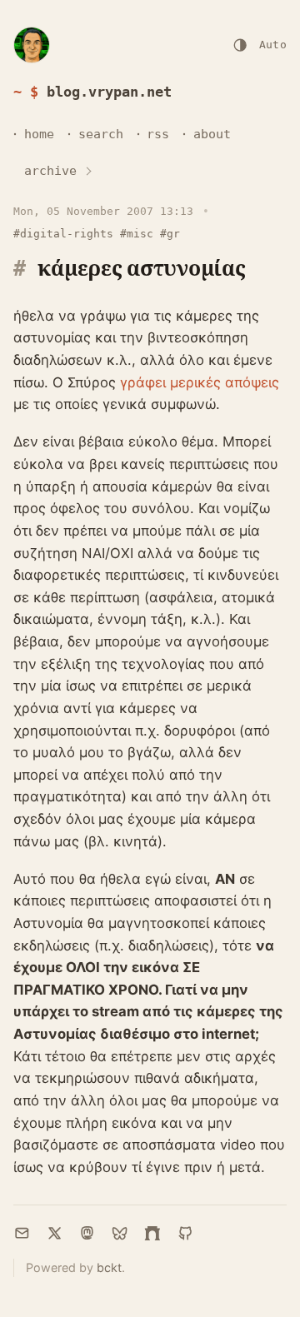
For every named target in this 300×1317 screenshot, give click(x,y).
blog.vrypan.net (109, 91)
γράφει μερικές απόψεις (199, 382)
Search (100, 134)
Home (39, 134)
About (212, 134)
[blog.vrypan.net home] (31, 45)
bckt (109, 1267)
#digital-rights (63, 233)
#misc (136, 233)
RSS (158, 134)
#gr (170, 233)
